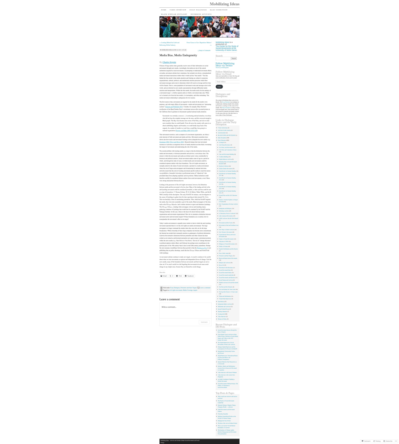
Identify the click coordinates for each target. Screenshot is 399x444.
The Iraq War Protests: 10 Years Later (228, 292)
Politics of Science (223, 246)
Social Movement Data (224, 270)
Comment (204, 322)
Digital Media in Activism (225, 159)
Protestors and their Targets (189, 288)
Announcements (222, 133)
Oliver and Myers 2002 (176, 142)
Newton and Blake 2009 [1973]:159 (186, 131)
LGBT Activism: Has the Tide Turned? (228, 218)
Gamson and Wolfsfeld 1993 (174, 107)
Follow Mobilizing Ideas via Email (225, 72)
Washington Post (202, 248)
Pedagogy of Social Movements (227, 244)
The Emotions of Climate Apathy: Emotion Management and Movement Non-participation (227, 432)
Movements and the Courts (225, 223)
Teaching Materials (222, 311)
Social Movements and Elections (227, 277)
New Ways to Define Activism (226, 229)
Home (163, 10)
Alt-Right (221, 142)
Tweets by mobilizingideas (222, 67)
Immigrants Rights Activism (225, 304)
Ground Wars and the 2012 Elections (228, 195)
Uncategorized (221, 314)
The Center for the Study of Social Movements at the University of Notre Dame (227, 48)
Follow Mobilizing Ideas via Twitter (225, 64)
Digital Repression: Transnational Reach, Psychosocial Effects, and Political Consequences (228, 357)
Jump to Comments (204, 50)
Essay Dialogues (198, 10)
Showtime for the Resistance (226, 267)
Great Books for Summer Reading (227, 171)
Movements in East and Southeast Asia (228, 225)
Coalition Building (223, 156)
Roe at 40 (221, 265)
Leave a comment (205, 288)
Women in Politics (222, 319)
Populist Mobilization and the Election (228, 249)
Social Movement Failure (225, 272)
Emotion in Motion (223, 166)
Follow (219, 87)
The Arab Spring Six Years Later (227, 289)
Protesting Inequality (223, 414)
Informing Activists (201, 14)
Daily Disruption (219, 10)
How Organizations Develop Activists (228, 204)
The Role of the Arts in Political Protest (227, 423)
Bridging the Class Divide (224, 420)
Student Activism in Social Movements (228, 282)
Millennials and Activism (224, 306)
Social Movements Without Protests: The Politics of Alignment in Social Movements (228, 385)
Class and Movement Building (226, 154)
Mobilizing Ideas (225, 4)
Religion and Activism (224, 262)
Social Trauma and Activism (226, 280)
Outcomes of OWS (223, 241)
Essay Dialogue (226, 102)
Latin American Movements (226, 216)
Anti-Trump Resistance (224, 145)
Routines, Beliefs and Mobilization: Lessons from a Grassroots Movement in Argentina (227, 368)
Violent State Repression (225, 298)
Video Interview (178, 10)
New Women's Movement (225, 232)
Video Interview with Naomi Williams (227, 372)
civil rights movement (175, 290)
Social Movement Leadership (226, 275)
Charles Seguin (169, 62)
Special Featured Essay (223, 309)
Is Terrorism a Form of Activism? (227, 213)
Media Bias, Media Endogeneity (178, 55)
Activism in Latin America (224, 130)
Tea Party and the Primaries (225, 287)
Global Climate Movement (225, 168)
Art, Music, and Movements (226, 147)
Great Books (221, 301)
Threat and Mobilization (225, 296)
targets (195, 290)
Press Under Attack (224, 253)
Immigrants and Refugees (225, 208)
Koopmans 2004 (164, 142)
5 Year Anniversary (222, 128)
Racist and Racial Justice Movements (228, 258)
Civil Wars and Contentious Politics (227, 150)
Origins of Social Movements (226, 239)
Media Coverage (188, 290)
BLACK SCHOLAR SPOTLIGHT (174, 14)
